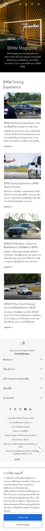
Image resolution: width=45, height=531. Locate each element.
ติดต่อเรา (8, 359)
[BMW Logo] (5, 4)
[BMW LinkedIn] (30, 409)
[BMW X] (15, 409)
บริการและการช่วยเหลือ (16, 378)
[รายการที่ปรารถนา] (32, 4)
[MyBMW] (20, 4)
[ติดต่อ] (39, 448)
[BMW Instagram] (20, 409)
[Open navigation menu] (39, 4)
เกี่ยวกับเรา (9, 369)
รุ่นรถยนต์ (8, 397)
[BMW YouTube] (25, 409)
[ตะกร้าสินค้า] (26, 4)
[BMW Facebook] (10, 409)
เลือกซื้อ (7, 388)
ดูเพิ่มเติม (7, 146)
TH (18, 459)
